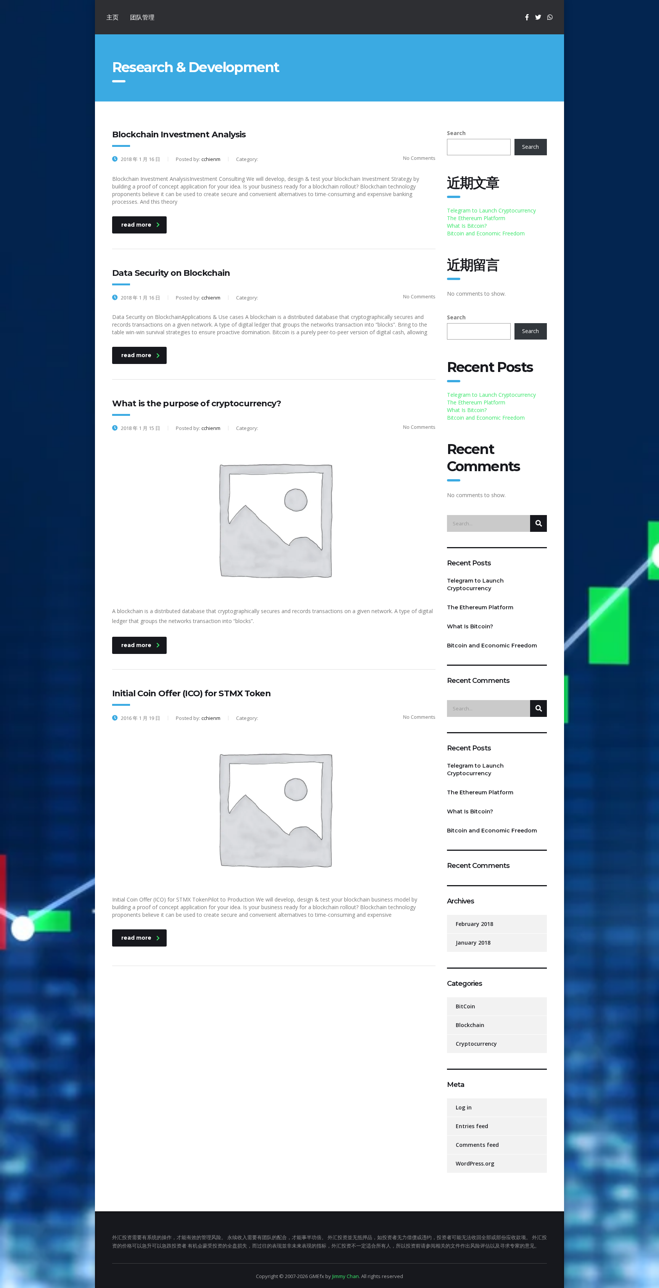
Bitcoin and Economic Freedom (486, 233)
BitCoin (465, 1006)
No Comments (419, 158)
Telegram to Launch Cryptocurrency (491, 210)
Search (456, 133)
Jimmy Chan (345, 1276)
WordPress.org (475, 1163)
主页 (112, 17)
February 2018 (474, 923)
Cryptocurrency (476, 1043)
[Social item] (527, 17)
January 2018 (473, 942)
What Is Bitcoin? (467, 225)
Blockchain (470, 1025)
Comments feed (477, 1144)
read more (136, 224)
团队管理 (142, 17)
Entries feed (472, 1126)
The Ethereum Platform (476, 218)
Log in (464, 1107)
